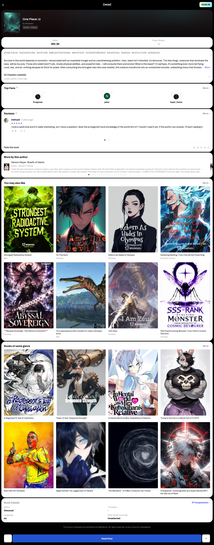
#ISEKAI (125, 53)
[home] (3, 5)
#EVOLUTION (139, 53)
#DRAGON (154, 53)
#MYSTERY (78, 53)
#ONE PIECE (11, 53)
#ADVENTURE (27, 53)
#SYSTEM (42, 53)
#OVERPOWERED (96, 53)
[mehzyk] (6, 120)
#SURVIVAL (113, 53)
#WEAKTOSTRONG (59, 53)
